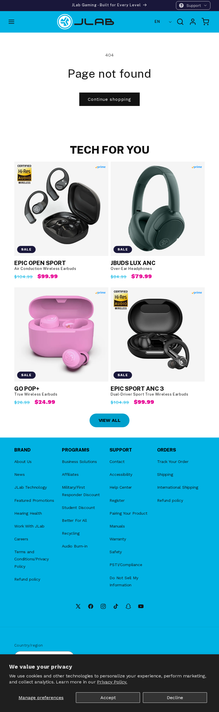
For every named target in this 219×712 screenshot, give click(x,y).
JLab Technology (30, 487)
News (19, 474)
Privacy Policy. (112, 682)
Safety (116, 551)
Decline (175, 697)
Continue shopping (109, 99)
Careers (21, 539)
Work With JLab (29, 526)
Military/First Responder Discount (81, 491)
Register (117, 500)
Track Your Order (172, 461)
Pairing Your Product (128, 513)
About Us (23, 461)
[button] (193, 5)
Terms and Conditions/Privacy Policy (31, 558)
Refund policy (27, 579)
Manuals (117, 526)
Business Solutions (79, 461)
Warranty (118, 539)
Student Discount (78, 507)
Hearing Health (28, 513)
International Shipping (177, 487)
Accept (108, 697)
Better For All (74, 520)
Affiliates (70, 474)
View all (110, 420)
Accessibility (121, 474)
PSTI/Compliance (126, 564)
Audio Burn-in (75, 546)
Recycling (71, 533)
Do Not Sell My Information (124, 581)
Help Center (121, 487)
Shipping (165, 474)
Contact (117, 461)
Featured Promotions (34, 500)
